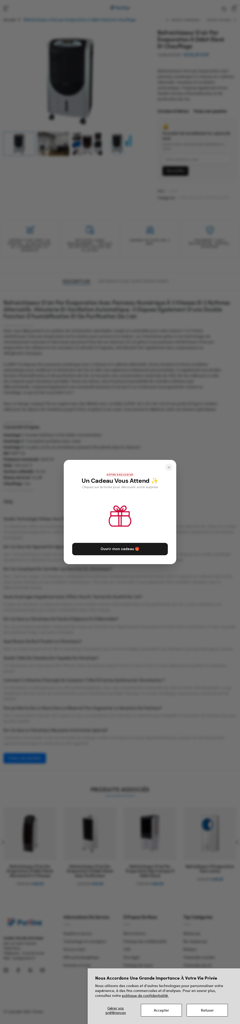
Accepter (161, 1010)
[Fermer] (168, 467)
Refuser (207, 1010)
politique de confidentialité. (145, 995)
